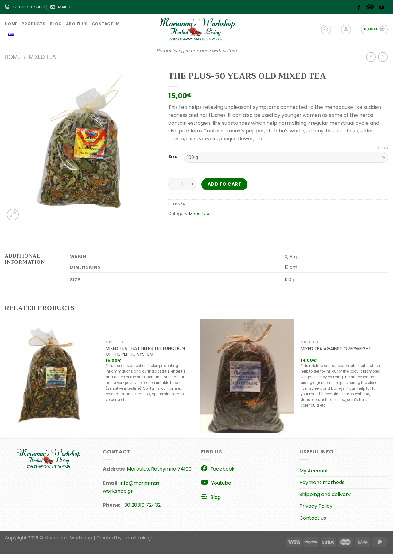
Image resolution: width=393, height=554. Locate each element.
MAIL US (65, 7)
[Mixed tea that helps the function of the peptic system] (52, 376)
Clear (383, 148)
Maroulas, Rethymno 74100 (159, 468)
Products (33, 23)
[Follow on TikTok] (371, 8)
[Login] (346, 29)
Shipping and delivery (325, 494)
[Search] (326, 29)
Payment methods (321, 482)
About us (77, 23)
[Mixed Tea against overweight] (247, 376)
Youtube (221, 483)
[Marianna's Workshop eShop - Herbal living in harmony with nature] (196, 29)
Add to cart (224, 184)
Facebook (222, 468)
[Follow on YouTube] (383, 8)
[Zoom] (13, 215)
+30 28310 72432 (28, 7)
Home (11, 23)
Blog (56, 23)
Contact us (106, 23)
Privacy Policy (316, 506)
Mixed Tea (42, 57)
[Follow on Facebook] (360, 8)
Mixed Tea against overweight (336, 349)
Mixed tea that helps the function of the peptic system (145, 351)
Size (172, 157)
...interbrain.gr (137, 538)
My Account (313, 470)
